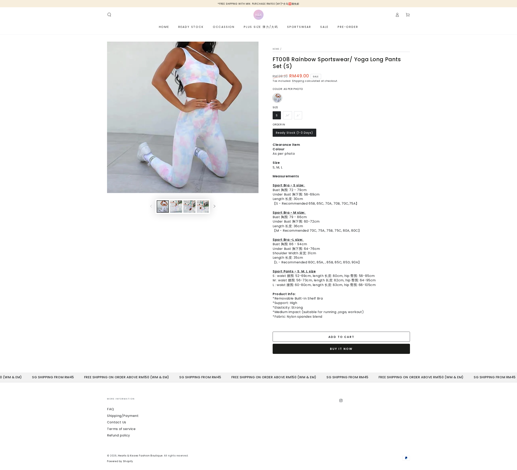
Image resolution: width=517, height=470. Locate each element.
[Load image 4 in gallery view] (203, 206)
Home (276, 48)
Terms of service (121, 429)
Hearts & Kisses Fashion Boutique (140, 455)
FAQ (110, 409)
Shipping (298, 81)
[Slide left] (151, 206)
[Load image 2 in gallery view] (176, 206)
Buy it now (341, 349)
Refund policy (118, 435)
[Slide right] (214, 206)
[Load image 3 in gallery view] (189, 206)
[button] (109, 14)
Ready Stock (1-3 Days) (294, 134)
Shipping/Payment (123, 415)
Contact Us (116, 422)
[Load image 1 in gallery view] (163, 206)
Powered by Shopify (120, 461)
